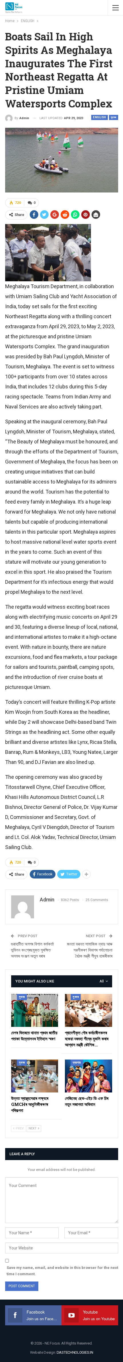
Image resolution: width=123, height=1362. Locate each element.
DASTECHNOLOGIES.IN (75, 1352)
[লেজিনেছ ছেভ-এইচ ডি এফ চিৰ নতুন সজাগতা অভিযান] (88, 1076)
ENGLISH (99, 117)
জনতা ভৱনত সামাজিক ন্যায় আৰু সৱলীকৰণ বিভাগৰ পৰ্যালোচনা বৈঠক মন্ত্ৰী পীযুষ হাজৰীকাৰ (89, 950)
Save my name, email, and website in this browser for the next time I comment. (62, 1270)
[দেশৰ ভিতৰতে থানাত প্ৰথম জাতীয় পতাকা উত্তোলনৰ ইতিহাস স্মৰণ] (34, 1010)
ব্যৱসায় (77, 1062)
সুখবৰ (113, 117)
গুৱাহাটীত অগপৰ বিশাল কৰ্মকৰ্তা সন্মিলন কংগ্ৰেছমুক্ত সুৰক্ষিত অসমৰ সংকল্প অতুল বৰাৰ (32, 950)
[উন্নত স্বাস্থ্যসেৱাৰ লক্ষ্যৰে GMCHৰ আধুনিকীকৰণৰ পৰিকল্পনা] (34, 1076)
